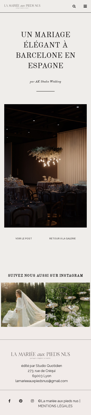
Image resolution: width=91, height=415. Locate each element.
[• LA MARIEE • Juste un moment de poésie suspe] (23, 305)
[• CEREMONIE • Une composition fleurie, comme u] (68, 305)
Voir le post (23, 238)
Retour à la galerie (62, 238)
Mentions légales (55, 406)
